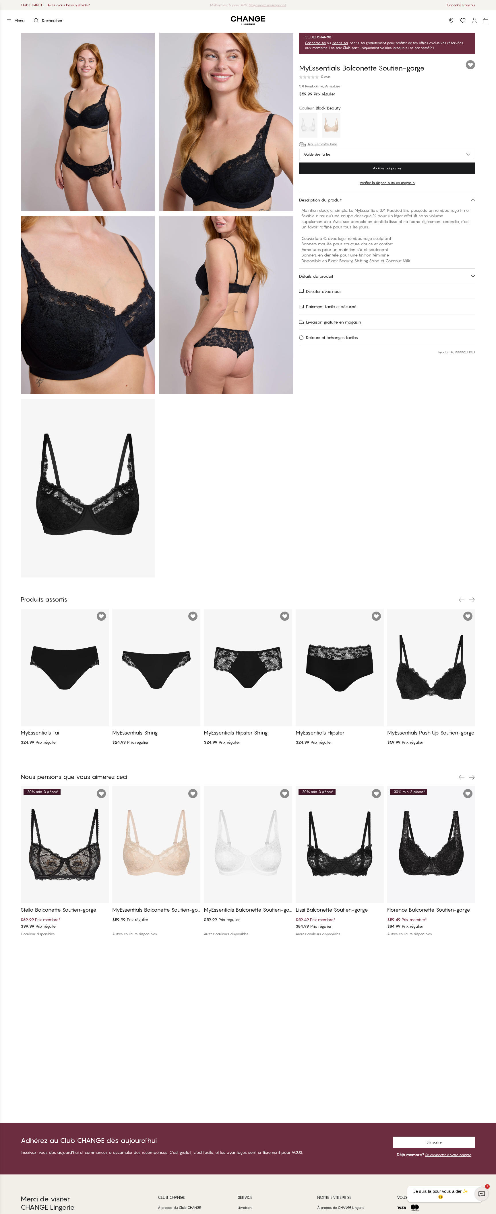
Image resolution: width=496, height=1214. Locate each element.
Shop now (265, 5)
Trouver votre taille (322, 144)
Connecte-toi (315, 43)
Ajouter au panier (387, 168)
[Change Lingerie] (248, 21)
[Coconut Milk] (308, 126)
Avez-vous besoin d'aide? (68, 5)
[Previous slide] (461, 599)
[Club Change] (462, 20)
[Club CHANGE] (474, 20)
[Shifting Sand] (331, 126)
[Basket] (485, 20)
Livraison (245, 1207)
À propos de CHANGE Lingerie (341, 1207)
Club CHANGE (32, 5)
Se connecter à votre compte (448, 1155)
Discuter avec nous (324, 291)
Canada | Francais (461, 5)
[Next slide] (471, 599)
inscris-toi (340, 43)
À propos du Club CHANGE (179, 1207)
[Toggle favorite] (470, 64)
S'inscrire (434, 1142)
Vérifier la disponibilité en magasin (387, 183)
